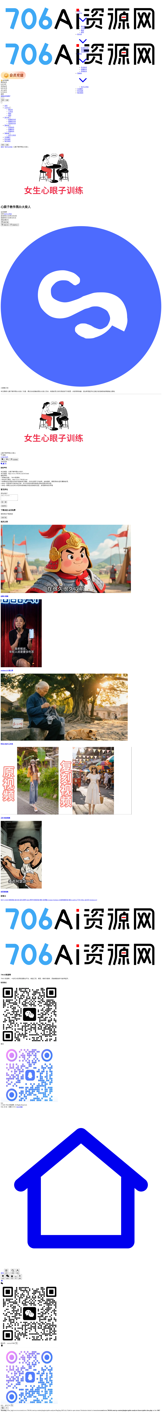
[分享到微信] (2, 464)
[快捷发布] (9, 1273)
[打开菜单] (1, 102)
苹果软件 (84, 71)
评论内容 (4, 493)
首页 (78, 11)
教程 (82, 30)
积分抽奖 (80, 91)
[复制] (16, 1343)
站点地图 (20, 1107)
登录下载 (5, 222)
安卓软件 (84, 67)
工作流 (83, 28)
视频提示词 (84, 50)
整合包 (83, 26)
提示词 (6, 117)
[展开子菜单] (10, 108)
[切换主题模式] (3, 98)
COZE (3, 457)
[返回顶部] (7, 1408)
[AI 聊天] (2, 1408)
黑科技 (6, 125)
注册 (7, 100)
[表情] (2, 502)
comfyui (6, 107)
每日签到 (80, 93)
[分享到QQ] (4, 464)
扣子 (6, 457)
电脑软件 (84, 69)
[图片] (5, 502)
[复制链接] (6, 464)
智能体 (6, 133)
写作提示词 (84, 52)
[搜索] (1, 98)
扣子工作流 (84, 87)
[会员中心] (2, 1281)
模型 (82, 32)
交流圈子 (80, 89)
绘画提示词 (84, 48)
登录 (3, 100)
